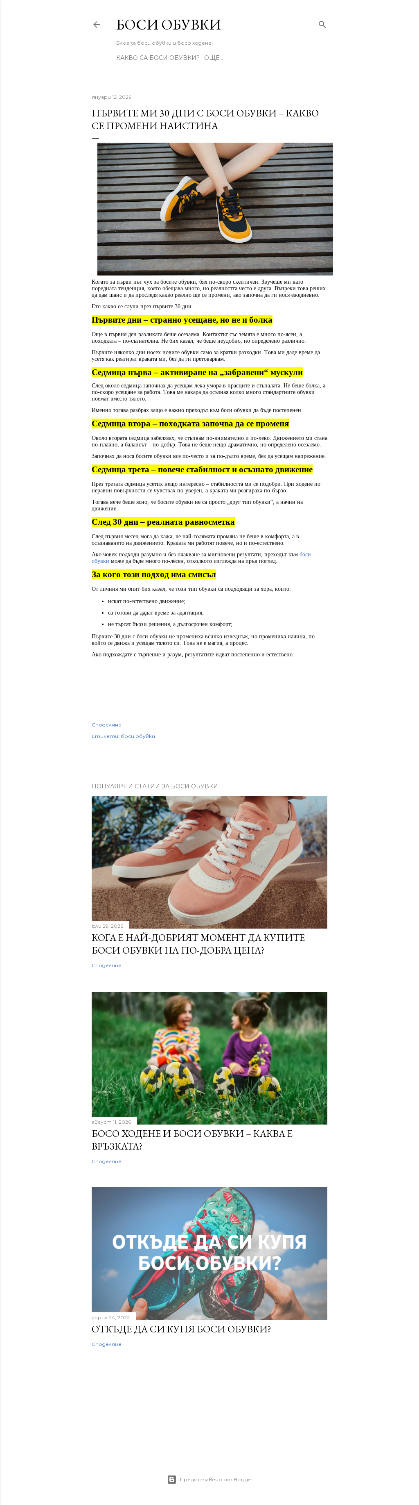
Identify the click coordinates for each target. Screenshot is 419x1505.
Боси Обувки (168, 24)
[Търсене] (322, 23)
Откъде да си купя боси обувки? (181, 1329)
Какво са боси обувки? (158, 57)
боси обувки (138, 736)
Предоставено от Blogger (216, 1479)
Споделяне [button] (107, 725)
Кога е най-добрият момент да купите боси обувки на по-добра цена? (198, 943)
